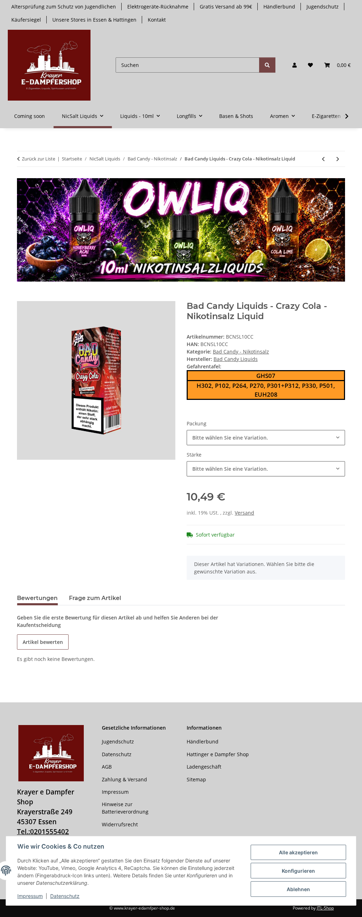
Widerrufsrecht (120, 824)
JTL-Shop (325, 908)
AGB (107, 766)
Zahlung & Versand (124, 779)
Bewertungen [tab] (37, 598)
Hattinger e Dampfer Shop (218, 754)
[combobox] (266, 437)
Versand (244, 512)
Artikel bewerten (43, 642)
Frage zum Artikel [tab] (95, 598)
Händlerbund (279, 6)
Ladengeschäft (204, 766)
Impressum (30, 896)
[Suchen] (267, 65)
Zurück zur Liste (38, 158)
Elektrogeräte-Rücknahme (157, 6)
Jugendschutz (322, 6)
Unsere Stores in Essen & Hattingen (94, 19)
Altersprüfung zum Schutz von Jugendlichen (63, 6)
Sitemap (196, 779)
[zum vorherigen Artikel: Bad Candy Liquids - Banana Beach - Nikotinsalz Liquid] (323, 158)
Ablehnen (298, 889)
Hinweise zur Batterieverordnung (125, 808)
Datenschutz (65, 896)
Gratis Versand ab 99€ (226, 6)
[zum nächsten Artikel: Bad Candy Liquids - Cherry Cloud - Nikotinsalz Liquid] (338, 158)
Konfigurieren (298, 871)
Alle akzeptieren (298, 852)
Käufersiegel (26, 19)
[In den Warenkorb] (22, 297)
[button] (294, 65)
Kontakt (157, 19)
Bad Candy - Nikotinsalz (241, 351)
